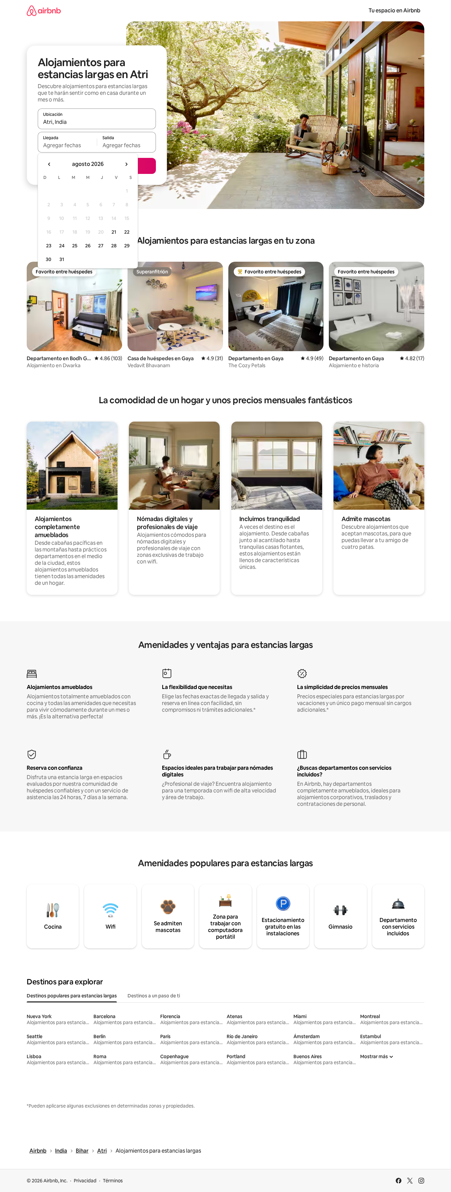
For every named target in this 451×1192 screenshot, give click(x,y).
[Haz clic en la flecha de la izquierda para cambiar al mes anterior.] (49, 164)
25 (74, 246)
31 (61, 259)
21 (113, 232)
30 (48, 259)
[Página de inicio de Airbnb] (44, 10)
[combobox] (97, 122)
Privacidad (85, 1181)
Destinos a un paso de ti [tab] (154, 996)
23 (48, 246)
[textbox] (67, 145)
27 (100, 246)
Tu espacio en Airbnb (394, 10)
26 (87, 246)
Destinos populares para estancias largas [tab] (72, 996)
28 (114, 246)
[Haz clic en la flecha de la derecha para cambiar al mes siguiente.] (126, 164)
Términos (113, 1181)
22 (127, 232)
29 (127, 246)
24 (61, 246)
